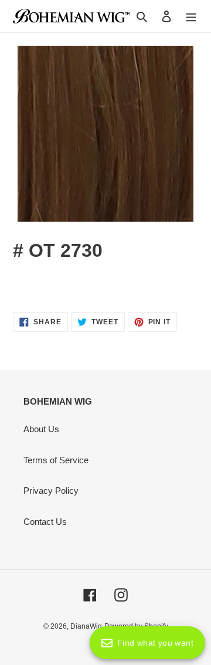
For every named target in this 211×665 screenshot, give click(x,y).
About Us (41, 429)
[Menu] (191, 16)
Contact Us (45, 522)
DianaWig (86, 626)
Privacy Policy (51, 491)
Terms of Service (56, 460)
